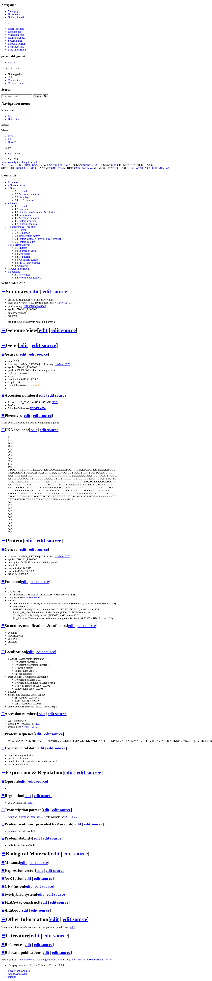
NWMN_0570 (62, 302)
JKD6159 (31, 168)
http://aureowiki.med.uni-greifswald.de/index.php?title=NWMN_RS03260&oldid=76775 (65, 959)
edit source (55, 291)
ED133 (132, 165)
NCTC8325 (31, 165)
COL (16, 165)
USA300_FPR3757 (57, 165)
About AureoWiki (17, 973)
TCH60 (130, 168)
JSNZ (71, 165)
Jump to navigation (11, 162)
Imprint (12, 976)
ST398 (115, 168)
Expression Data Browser (26, 816)
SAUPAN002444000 (35, 306)
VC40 (165, 168)
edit (34, 291)
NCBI (55, 402)
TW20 (137, 168)
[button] (3, 23)
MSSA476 (81, 168)
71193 (116, 165)
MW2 (90, 168)
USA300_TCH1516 (151, 168)
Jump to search (29, 162)
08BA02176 (90, 165)
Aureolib (12, 831)
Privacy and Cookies (19, 970)
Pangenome (7, 165)
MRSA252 (57, 168)
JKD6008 (20, 168)
